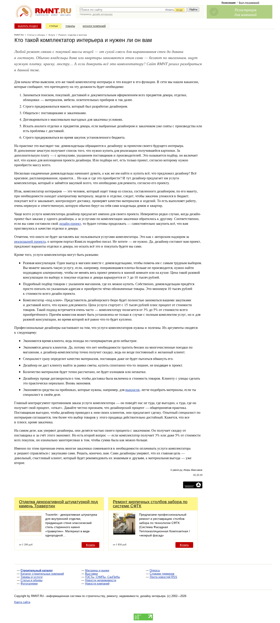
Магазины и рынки (97, 570)
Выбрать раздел (28, 26)
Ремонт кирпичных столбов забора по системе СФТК (150, 503)
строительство (42, 15)
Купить (90, 544)
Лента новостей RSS (163, 577)
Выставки (91, 573)
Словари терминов (162, 573)
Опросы (155, 570)
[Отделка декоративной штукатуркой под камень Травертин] (30, 534)
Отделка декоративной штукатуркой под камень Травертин (58, 503)
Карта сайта (22, 602)
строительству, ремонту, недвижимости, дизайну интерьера (125, 596)
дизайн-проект (70, 223)
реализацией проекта (30, 241)
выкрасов (132, 389)
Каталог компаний (94, 26)
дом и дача (65, 15)
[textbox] (133, 9)
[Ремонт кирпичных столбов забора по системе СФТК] (124, 534)
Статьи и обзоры (31, 580)
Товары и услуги (31, 577)
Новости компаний (97, 583)
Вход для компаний (249, 2)
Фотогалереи (29, 583)
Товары (70, 26)
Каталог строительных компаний (42, 573)
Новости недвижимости (100, 580)
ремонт (54, 15)
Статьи (53, 26)
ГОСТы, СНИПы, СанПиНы (102, 577)
